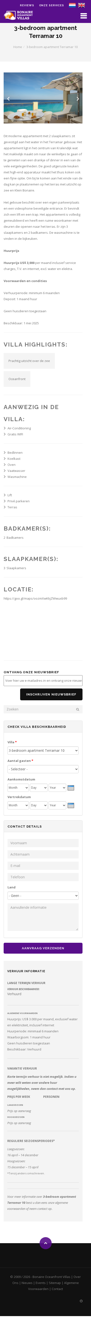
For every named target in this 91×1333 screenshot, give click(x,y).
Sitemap (55, 1283)
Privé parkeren (19, 501)
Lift (10, 495)
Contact (57, 1289)
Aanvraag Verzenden (43, 948)
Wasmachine (17, 477)
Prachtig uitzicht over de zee (29, 361)
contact (52, 1088)
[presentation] (70, 787)
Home (17, 47)
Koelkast (14, 458)
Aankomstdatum (21, 779)
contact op (44, 1208)
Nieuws (27, 1283)
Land (12, 887)
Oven (12, 464)
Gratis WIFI (15, 434)
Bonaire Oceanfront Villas (51, 1277)
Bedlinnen (15, 452)
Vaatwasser (16, 470)
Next (77, 98)
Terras (12, 507)
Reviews (27, 5)
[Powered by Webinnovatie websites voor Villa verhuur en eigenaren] (81, 1301)
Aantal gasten (20, 761)
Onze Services (51, 5)
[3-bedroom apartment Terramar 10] (81, 5)
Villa (12, 742)
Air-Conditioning (19, 428)
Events (41, 1283)
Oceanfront (16, 379)
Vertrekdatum (19, 797)
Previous (8, 98)
